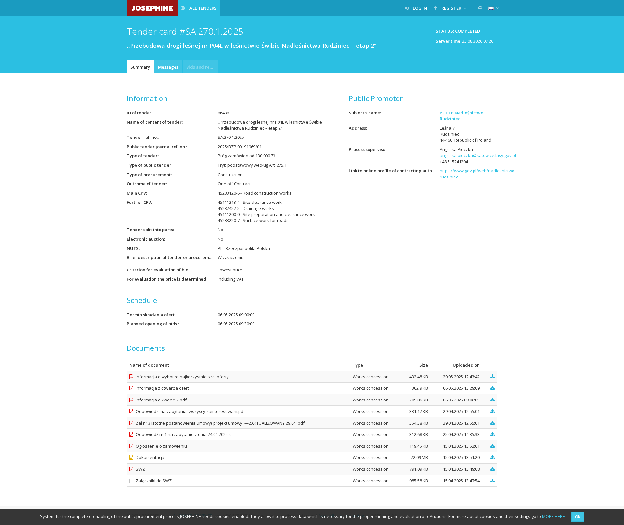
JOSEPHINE (152, 8)
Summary (140, 67)
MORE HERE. (554, 516)
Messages (168, 67)
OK (577, 516)
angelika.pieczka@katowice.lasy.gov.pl (478, 155)
